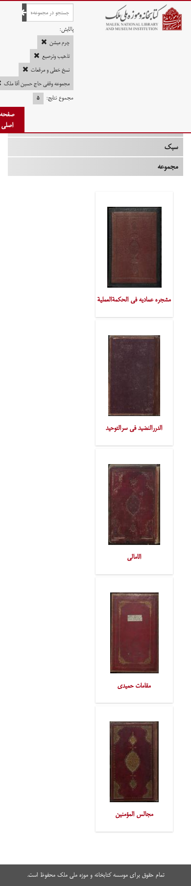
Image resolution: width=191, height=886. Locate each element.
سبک (171, 147)
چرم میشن (59, 43)
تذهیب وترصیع (56, 56)
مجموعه (168, 166)
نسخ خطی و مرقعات (50, 70)
